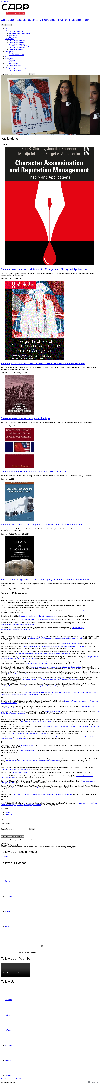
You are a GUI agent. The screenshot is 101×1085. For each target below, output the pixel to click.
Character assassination (53, 711)
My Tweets (5, 856)
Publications (9, 51)
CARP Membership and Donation (20, 69)
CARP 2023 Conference (17, 40)
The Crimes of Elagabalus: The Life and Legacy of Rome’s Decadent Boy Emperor (45, 579)
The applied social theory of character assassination (37, 616)
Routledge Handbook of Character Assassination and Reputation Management (43, 363)
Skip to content (6, 1)
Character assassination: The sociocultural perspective (38, 619)
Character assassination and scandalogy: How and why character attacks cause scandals (53, 646)
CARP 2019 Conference (17, 44)
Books (11, 53)
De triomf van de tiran (19, 772)
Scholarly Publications (16, 55)
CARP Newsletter (15, 71)
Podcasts (12, 62)
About (7, 30)
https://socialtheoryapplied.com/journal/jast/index (17, 624)
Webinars (12, 60)
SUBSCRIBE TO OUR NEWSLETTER (13, 836)
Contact (7, 67)
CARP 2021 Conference (17, 42)
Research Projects (11, 63)
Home (7, 28)
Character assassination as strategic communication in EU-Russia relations (55, 667)
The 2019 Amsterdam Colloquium (20, 46)
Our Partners (13, 37)
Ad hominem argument (27, 745)
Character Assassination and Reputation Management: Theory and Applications (44, 269)
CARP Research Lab (16, 32)
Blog (6, 56)
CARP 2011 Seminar (16, 49)
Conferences (9, 39)
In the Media (9, 58)
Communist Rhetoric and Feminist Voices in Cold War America (34, 471)
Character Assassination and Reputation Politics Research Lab (45, 19)
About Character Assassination (19, 33)
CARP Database (15, 65)
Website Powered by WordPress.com (14, 1079)
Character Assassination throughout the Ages (25, 418)
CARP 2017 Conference (17, 48)
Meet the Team (14, 35)
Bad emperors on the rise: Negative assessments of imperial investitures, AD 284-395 (42, 794)
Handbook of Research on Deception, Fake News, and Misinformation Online (42, 524)
